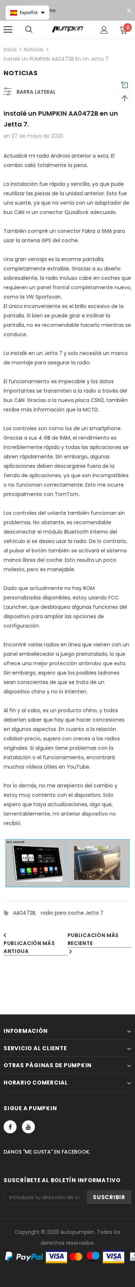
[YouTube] (28, 1126)
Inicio (10, 49)
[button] (27, 13)
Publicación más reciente (93, 939)
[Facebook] (10, 1126)
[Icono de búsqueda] (28, 29)
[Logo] (67, 29)
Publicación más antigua (29, 947)
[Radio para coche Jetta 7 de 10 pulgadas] (67, 864)
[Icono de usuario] (104, 30)
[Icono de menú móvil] (8, 29)
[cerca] (128, 10)
